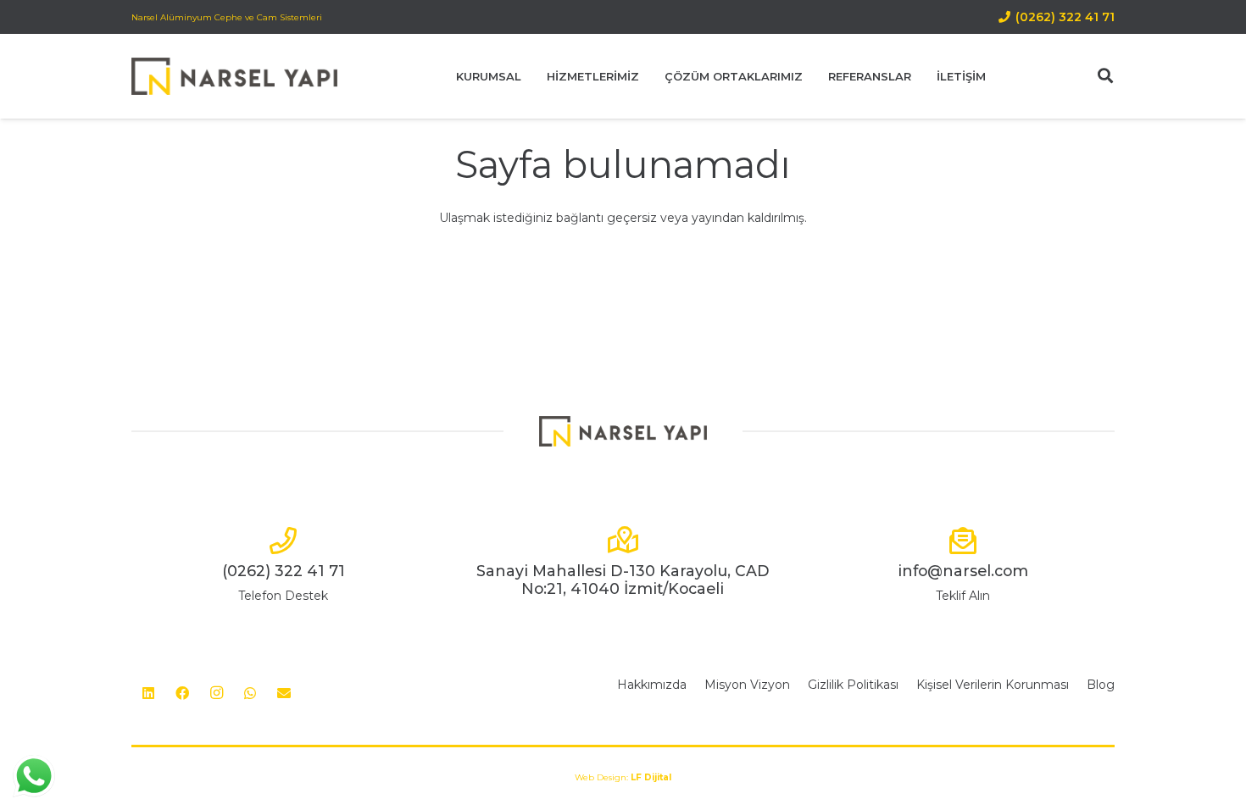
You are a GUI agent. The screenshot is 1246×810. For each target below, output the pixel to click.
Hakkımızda (652, 684)
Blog (1101, 684)
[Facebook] (182, 693)
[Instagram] (216, 693)
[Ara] (1105, 75)
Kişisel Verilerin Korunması (992, 684)
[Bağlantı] (234, 77)
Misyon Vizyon (747, 684)
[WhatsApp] (250, 693)
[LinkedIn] (148, 693)
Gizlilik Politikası (853, 684)
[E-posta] (284, 693)
